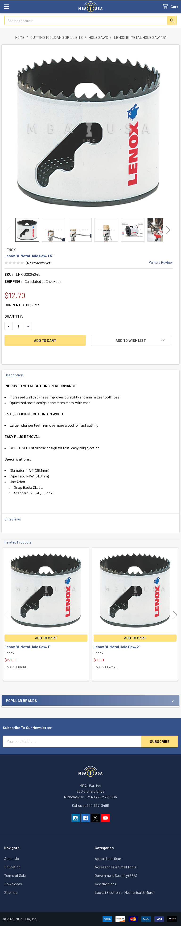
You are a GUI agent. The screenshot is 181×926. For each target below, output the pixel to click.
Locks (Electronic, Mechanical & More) (124, 892)
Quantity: (13, 316)
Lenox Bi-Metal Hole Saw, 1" (27, 646)
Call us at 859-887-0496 (90, 805)
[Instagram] (75, 818)
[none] (88, 131)
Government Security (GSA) (116, 875)
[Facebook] (85, 818)
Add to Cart (46, 638)
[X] (95, 818)
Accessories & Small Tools (115, 867)
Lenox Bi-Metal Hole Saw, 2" (117, 646)
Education (12, 867)
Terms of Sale (15, 875)
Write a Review (161, 262)
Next (168, 230)
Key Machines (105, 884)
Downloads (13, 884)
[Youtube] (105, 818)
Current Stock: (21, 305)
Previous (9, 230)
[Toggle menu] (6, 6)
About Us (11, 858)
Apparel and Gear (108, 858)
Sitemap (11, 892)
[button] (130, 340)
